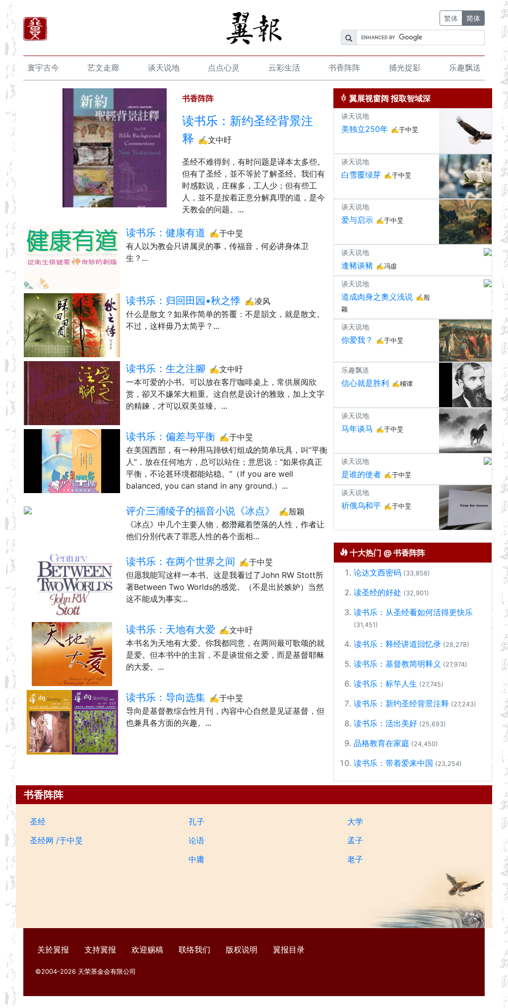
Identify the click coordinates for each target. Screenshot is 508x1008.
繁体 (451, 18)
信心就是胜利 (365, 383)
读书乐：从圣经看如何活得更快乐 (413, 612)
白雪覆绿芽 (361, 175)
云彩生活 (284, 67)
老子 (355, 859)
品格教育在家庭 (381, 743)
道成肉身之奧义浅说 (377, 297)
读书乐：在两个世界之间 (180, 561)
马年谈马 (357, 429)
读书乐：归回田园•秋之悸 (183, 301)
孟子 (355, 840)
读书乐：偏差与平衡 (170, 436)
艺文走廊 (103, 67)
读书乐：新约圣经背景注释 (247, 130)
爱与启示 (357, 220)
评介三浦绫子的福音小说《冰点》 (200, 511)
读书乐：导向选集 (165, 697)
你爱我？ (357, 340)
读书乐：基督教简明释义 (397, 664)
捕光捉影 (405, 67)
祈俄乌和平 (361, 505)
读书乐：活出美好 (385, 723)
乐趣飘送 (465, 67)
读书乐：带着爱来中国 (393, 763)
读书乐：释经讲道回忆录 (397, 644)
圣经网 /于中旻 (56, 840)
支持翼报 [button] (100, 949)
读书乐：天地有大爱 (170, 629)
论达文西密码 (377, 572)
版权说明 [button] (241, 949)
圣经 (38, 821)
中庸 (196, 859)
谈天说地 (164, 67)
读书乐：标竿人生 (385, 684)
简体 (473, 18)
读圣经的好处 (377, 592)
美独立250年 (364, 129)
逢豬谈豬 (357, 265)
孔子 (196, 821)
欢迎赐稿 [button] (147, 949)
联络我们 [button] (194, 949)
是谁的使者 (361, 474)
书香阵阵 (344, 67)
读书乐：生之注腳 (165, 369)
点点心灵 (224, 67)
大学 (355, 821)
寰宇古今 (43, 67)
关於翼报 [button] (53, 949)
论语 (196, 840)
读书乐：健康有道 (165, 233)
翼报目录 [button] (289, 949)
